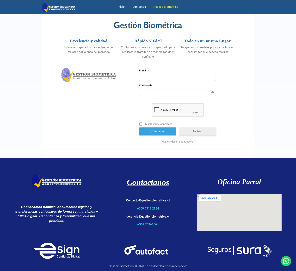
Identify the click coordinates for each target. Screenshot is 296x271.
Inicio (121, 6)
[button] (286, 261)
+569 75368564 (148, 224)
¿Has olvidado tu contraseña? (178, 141)
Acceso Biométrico (165, 6)
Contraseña (147, 85)
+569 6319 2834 (148, 208)
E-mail (144, 70)
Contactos (139, 6)
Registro (197, 131)
